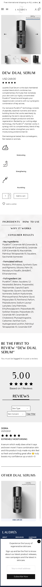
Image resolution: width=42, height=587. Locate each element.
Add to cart (20, 196)
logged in (18, 359)
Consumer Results (21, 235)
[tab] (11, 221)
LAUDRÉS (9, 533)
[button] (16, 524)
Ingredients (11, 222)
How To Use (31, 222)
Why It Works (21, 228)
